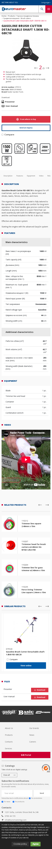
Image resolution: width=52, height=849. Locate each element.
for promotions (36, 798)
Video (41, 176)
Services (8, 748)
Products (9, 735)
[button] (42, 9)
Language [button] (45, 2)
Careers (32, 741)
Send (42, 793)
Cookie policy (20, 844)
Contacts (9, 741)
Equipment (31, 176)
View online (26, 665)
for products (19, 802)
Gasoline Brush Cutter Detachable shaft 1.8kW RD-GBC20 (25, 653)
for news (7, 802)
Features (19, 176)
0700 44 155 (10, 816)
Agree (36, 844)
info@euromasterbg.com (15, 820)
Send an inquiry (26, 128)
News (31, 735)
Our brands (34, 728)
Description (8, 176)
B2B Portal (26, 755)
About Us (9, 728)
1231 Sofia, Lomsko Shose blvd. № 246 (22, 812)
